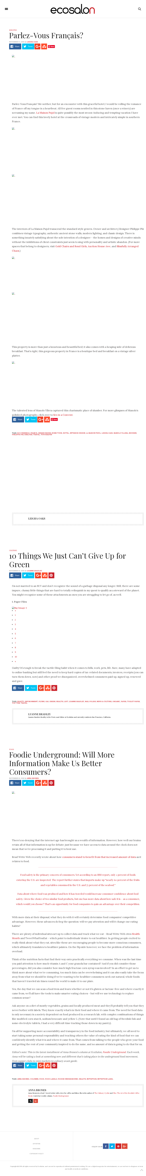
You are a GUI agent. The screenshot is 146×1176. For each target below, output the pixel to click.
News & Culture (104, 701)
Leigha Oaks (32, 42)
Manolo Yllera (121, 433)
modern (132, 433)
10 (16, 657)
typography (46, 435)
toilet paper (133, 701)
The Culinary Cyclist (101, 1093)
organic (116, 701)
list (66, 701)
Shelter (13, 30)
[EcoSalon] (73, 9)
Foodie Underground (114, 1052)
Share (17, 46)
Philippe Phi (18, 435)
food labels (51, 1079)
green (52, 701)
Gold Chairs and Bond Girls (71, 246)
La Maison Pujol (45, 112)
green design (44, 433)
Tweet (30, 46)
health (59, 701)
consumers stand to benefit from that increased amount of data (99, 857)
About (36, 1139)
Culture (13, 550)
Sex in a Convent (63, 414)
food (41, 1079)
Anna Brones (33, 778)
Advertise (36, 1144)
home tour (57, 433)
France (34, 433)
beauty (20, 701)
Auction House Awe (99, 246)
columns (34, 1079)
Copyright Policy (37, 1154)
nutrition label (105, 1079)
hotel (66, 433)
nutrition (92, 1079)
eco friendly (23, 433)
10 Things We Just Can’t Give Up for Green (67, 560)
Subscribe (36, 1149)
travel (36, 435)
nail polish (90, 701)
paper (123, 701)
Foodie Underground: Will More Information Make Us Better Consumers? (61, 763)
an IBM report (101, 874)
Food (11, 749)
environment (31, 701)
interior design (77, 433)
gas (47, 701)
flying (42, 701)
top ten (16, 703)
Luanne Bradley (34, 571)
